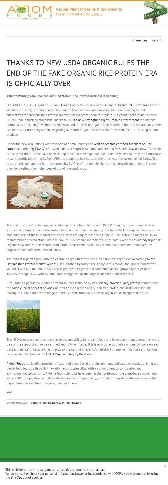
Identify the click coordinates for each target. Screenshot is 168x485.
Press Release (73, 402)
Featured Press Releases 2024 (48, 402)
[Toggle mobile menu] (159, 7)
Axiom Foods (16, 363)
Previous (141, 40)
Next (154, 40)
